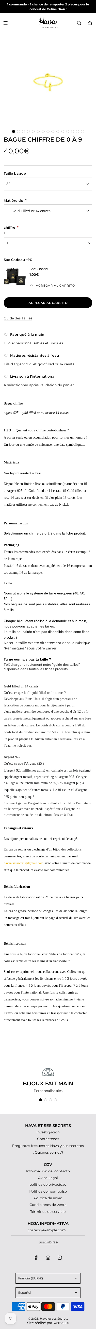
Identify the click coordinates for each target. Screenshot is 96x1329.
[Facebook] (36, 1257)
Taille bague (15, 173)
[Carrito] (89, 23)
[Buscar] (79, 23)
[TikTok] (59, 1257)
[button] (13, 131)
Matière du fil (16, 200)
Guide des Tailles (18, 318)
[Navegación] (5, 23)
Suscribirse (48, 1242)
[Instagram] (48, 1257)
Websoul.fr (61, 1323)
